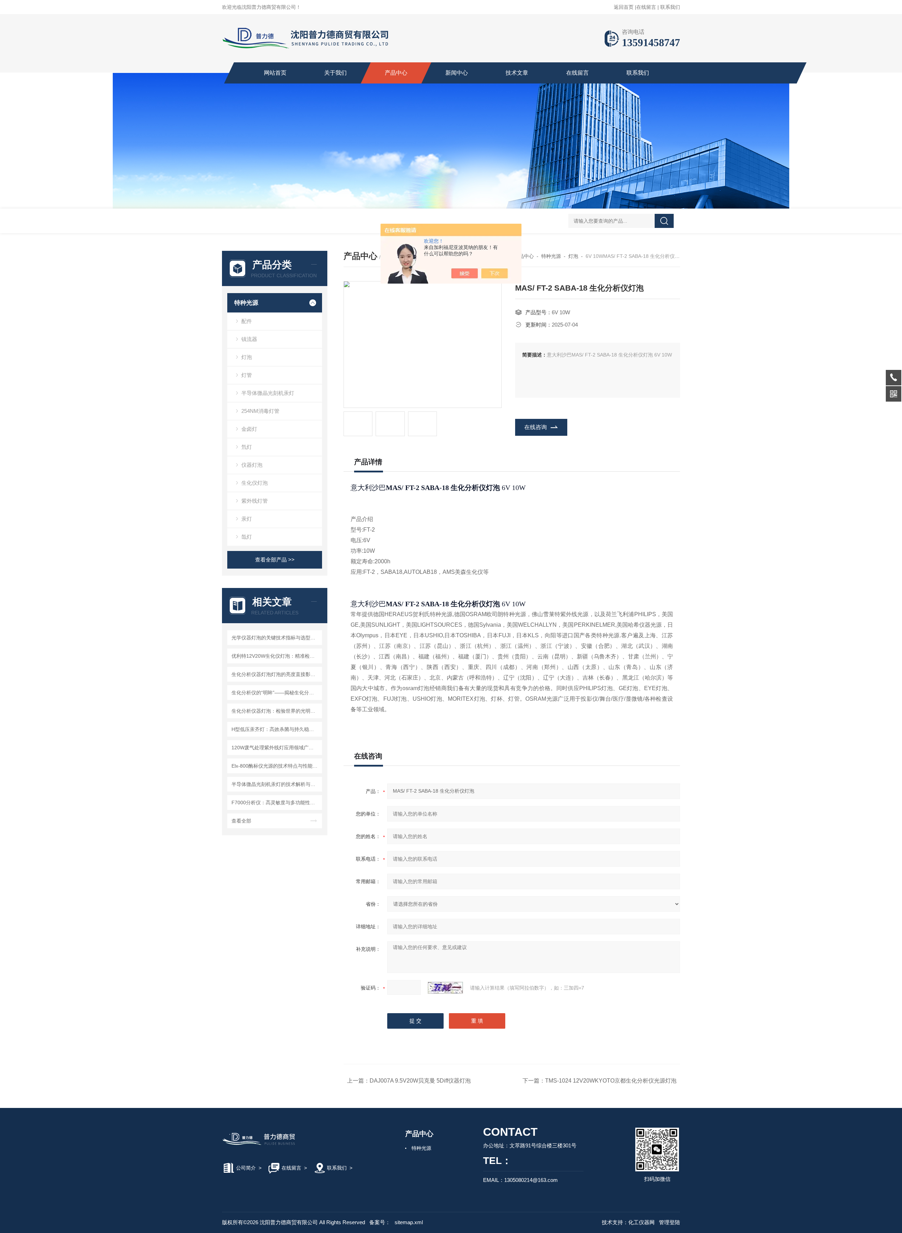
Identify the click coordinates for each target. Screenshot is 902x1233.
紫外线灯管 (254, 501)
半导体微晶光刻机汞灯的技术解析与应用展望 (275, 784)
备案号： (379, 1222)
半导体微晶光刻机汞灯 (267, 393)
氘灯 (246, 447)
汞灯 (246, 519)
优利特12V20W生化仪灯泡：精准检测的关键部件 (275, 656)
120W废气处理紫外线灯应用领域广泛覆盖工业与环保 (275, 747)
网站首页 (275, 73)
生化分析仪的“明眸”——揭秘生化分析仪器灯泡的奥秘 (275, 692)
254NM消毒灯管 (260, 411)
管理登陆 (669, 1222)
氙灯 (246, 537)
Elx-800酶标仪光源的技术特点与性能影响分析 (275, 766)
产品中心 (396, 73)
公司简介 (246, 1168)
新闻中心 (456, 73)
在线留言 (646, 7)
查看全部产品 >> (275, 560)
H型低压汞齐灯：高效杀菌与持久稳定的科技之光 (275, 729)
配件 (246, 321)
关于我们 (335, 73)
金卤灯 (249, 429)
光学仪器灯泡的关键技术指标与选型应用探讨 (275, 637)
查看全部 (241, 821)
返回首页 (624, 7)
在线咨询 (535, 427)
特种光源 (246, 302)
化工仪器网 (641, 1222)
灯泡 (246, 357)
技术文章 (517, 73)
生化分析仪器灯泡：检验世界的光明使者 (275, 711)
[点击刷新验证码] (445, 988)
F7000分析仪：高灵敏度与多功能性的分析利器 (275, 802)
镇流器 (249, 339)
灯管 (246, 375)
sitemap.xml (409, 1222)
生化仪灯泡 (254, 483)
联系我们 (670, 7)
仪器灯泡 (251, 465)
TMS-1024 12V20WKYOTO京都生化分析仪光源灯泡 (610, 1081)
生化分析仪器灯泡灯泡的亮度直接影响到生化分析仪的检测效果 (275, 674)
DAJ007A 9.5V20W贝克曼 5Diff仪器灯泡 (420, 1081)
